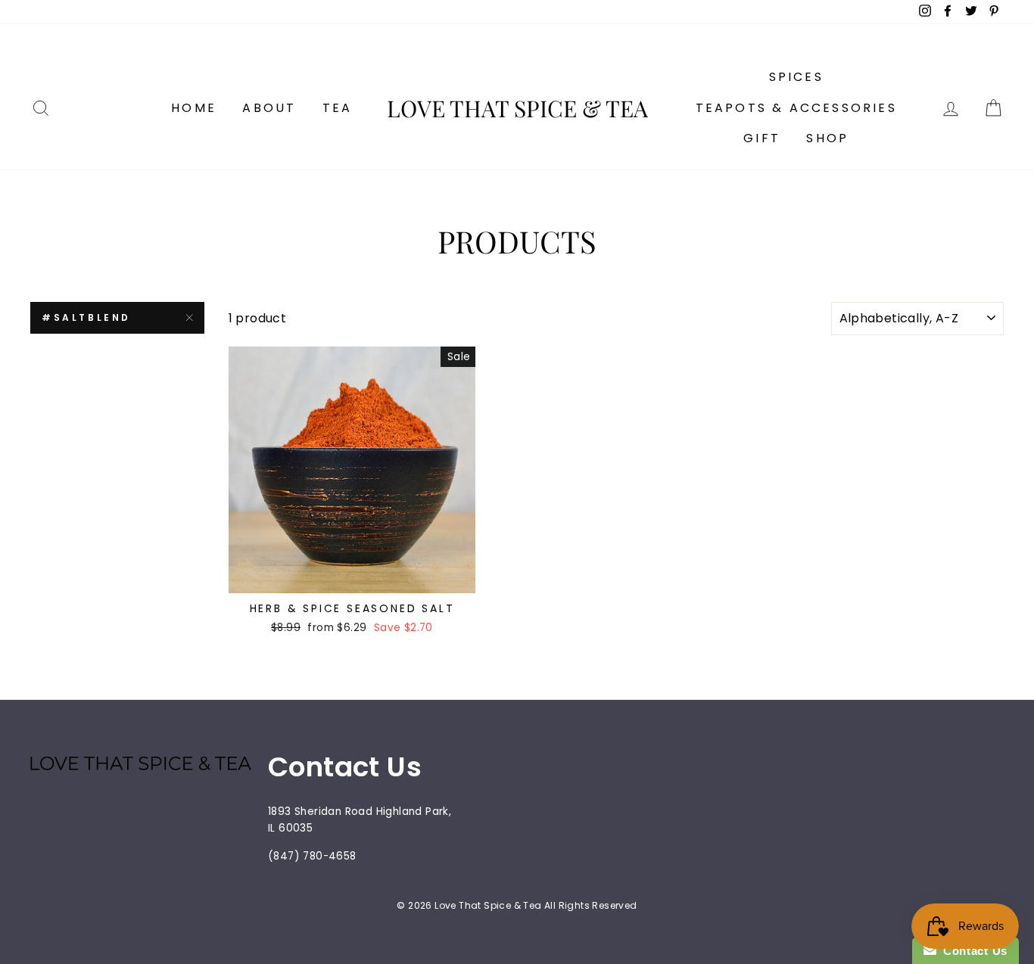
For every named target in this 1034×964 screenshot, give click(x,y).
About (269, 108)
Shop (827, 138)
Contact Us (972, 950)
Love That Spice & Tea (517, 108)
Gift (761, 138)
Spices (796, 77)
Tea (337, 108)
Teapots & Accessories (796, 108)
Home (193, 108)
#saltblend (86, 317)
